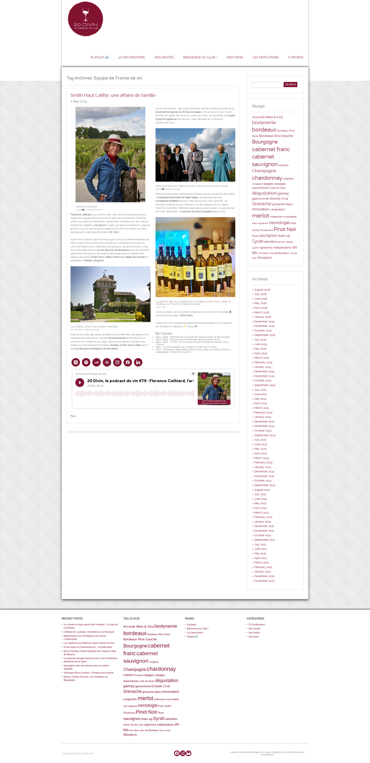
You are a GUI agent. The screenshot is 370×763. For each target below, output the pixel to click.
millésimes (276, 216)
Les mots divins (265, 57)
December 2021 (264, 526)
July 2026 (260, 294)
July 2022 (260, 494)
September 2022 (264, 485)
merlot (260, 215)
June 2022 (260, 498)
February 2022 (263, 517)
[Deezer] (96, 362)
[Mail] (188, 753)
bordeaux (264, 129)
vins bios (263, 253)
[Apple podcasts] (76, 362)
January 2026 (262, 316)
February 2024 (263, 412)
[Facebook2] (128, 362)
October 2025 (263, 330)
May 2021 (260, 553)
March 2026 (261, 312)
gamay (283, 193)
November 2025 (264, 325)
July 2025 (260, 339)
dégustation (264, 193)
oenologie (279, 222)
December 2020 (264, 576)
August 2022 (262, 489)
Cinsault (256, 183)
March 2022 (261, 512)
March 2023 (261, 457)
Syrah (257, 241)
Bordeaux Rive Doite (158, 634)
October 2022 (262, 480)
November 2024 (264, 376)
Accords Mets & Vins (267, 117)
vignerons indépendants (275, 247)
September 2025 (264, 334)
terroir (281, 241)
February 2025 (263, 362)
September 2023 (264, 435)
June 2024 (260, 394)
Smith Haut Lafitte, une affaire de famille (113, 95)
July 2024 (260, 389)
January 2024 (262, 416)
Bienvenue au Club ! (200, 57)
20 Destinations (131, 57)
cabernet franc (271, 149)
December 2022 (264, 471)
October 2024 (263, 380)
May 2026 (260, 303)
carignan (283, 165)
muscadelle (290, 216)
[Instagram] (117, 362)
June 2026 (260, 298)
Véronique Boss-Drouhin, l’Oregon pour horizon (89, 672)
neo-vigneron (260, 223)
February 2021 (263, 567)
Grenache (261, 203)
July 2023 (260, 439)
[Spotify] (86, 362)
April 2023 (260, 453)
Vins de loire (165, 730)
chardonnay (267, 178)
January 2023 (262, 467)
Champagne (264, 170)
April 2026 (260, 307)
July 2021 (260, 544)
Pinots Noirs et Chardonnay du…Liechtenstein (88, 647)
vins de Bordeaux (279, 253)
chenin (288, 178)
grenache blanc (282, 204)
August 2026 (262, 289)
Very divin (234, 57)
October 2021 (262, 535)
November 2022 (264, 476)
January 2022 (262, 521)
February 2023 (263, 462)
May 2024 (260, 398)
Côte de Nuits (277, 187)
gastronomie (260, 198)
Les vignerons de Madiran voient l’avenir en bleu (89, 643)
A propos (296, 57)
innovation (260, 209)
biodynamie (264, 122)
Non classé (254, 628)
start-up (284, 236)
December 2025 (264, 321)
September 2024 (264, 385)
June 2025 (260, 344)
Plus (73, 416)
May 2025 (260, 348)
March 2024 (261, 407)
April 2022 (260, 507)
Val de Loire (136, 724)
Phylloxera (267, 230)
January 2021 (262, 571)
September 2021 (264, 539)
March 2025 (261, 357)
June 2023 (260, 444)
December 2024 (264, 371)
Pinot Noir (285, 229)
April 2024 (260, 403)
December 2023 (264, 421)
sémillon (270, 242)
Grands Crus (279, 198)
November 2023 (264, 425)
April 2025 (260, 353)
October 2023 (263, 430)
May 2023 (260, 448)
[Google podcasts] (107, 362)
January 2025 (262, 366)
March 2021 (261, 562)
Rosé (255, 235)
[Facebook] (177, 753)
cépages (267, 183)
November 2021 (264, 530)
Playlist (98, 57)
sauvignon (268, 235)
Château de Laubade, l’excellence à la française (89, 632)
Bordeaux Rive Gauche (276, 136)
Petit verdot (164, 706)
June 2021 (260, 548)
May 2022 (260, 503)
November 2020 (264, 580)
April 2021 (260, 558)
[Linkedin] (138, 362)
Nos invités (164, 57)
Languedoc (277, 209)
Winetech (264, 258)
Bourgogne (265, 142)
